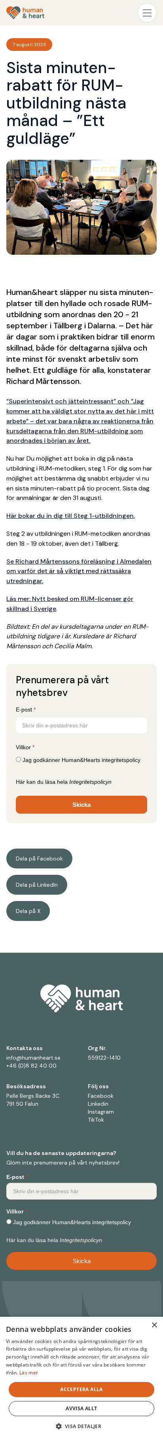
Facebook (101, 1095)
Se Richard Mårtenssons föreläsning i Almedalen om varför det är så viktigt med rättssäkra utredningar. (79, 571)
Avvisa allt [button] (81, 1408)
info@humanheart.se (33, 1057)
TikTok (96, 1119)
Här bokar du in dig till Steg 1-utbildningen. (70, 516)
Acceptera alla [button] (81, 1389)
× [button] (154, 1325)
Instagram (101, 1111)
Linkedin (98, 1103)
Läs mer (28, 1372)
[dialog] (81, 1378)
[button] (82, 1426)
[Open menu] (147, 12)
